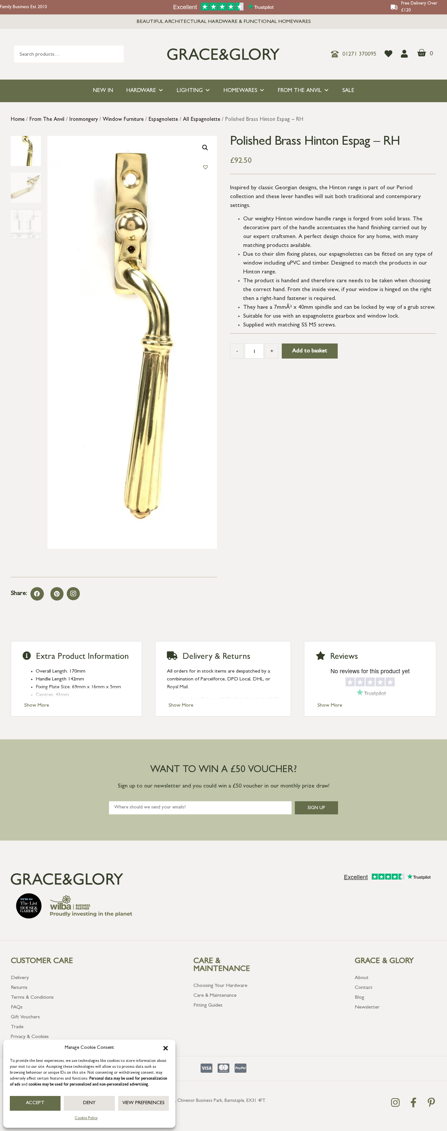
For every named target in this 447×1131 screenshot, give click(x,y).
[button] (165, 1048)
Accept (35, 1103)
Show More (36, 705)
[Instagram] (73, 593)
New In (103, 91)
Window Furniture (123, 119)
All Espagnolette (201, 119)
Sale (348, 91)
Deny (89, 1103)
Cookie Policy (86, 1119)
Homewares (240, 91)
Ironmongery (83, 119)
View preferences (143, 1103)
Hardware (141, 91)
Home (18, 119)
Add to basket (309, 351)
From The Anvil (300, 91)
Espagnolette (163, 119)
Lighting (190, 91)
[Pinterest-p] (431, 1102)
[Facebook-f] (413, 1102)
